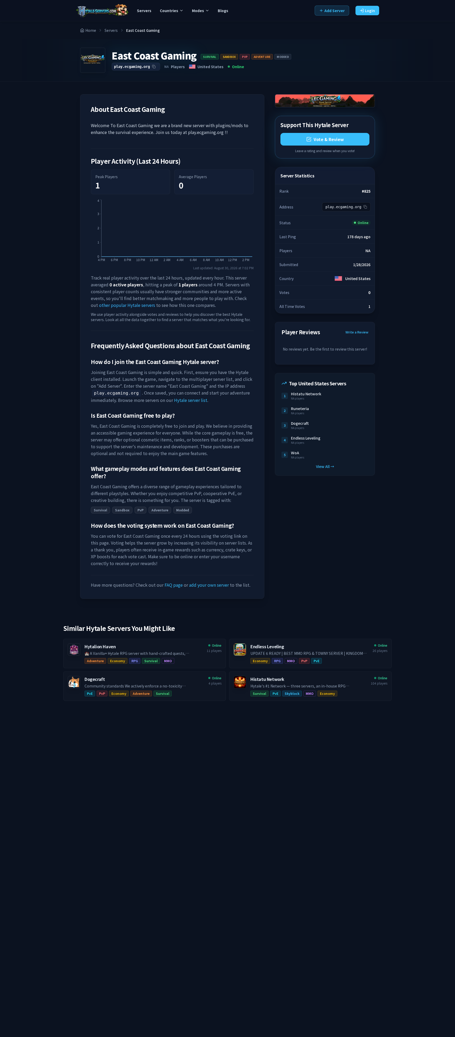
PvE (316, 661)
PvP (245, 57)
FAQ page (174, 585)
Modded (283, 57)
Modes (198, 10)
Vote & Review (329, 139)
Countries (169, 10)
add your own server (209, 585)
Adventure (262, 57)
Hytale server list (190, 400)
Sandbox (229, 57)
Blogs (223, 10)
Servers (144, 10)
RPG (134, 661)
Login (370, 10)
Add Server (334, 10)
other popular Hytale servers (127, 305)
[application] (172, 232)
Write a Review (356, 332)
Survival (209, 57)
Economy (117, 661)
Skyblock (292, 693)
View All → (325, 466)
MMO (168, 661)
